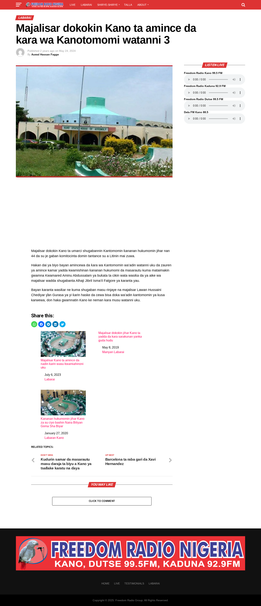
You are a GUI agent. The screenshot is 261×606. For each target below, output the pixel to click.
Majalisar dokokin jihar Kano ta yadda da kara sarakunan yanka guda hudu (120, 336)
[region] (102, 216)
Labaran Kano (54, 437)
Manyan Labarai (113, 352)
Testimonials (134, 583)
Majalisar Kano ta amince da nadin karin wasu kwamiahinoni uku (62, 364)
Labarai (86, 4)
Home (105, 583)
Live (72, 4)
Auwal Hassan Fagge (45, 54)
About (142, 4)
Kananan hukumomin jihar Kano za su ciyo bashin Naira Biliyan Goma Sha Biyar (62, 422)
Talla (128, 4)
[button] (34, 324)
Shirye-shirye (107, 4)
